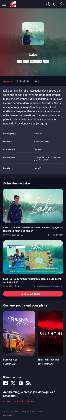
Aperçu (7, 81)
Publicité (18, 401)
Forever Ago (10, 359)
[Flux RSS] (28, 383)
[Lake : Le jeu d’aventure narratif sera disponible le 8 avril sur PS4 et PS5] (33, 257)
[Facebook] (5, 383)
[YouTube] (21, 383)
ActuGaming (13, 4)
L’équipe (30, 401)
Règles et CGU (9, 415)
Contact (7, 401)
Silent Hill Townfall (48, 359)
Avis (37, 81)
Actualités (23, 81)
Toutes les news (30, 293)
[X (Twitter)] (13, 383)
